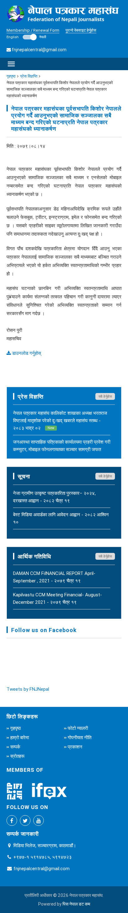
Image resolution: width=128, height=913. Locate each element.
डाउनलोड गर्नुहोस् (26, 353)
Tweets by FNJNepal (28, 689)
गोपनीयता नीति (79, 737)
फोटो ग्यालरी (78, 728)
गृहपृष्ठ (11, 76)
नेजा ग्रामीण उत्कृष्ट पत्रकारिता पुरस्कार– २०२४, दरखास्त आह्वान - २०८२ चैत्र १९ (54, 497)
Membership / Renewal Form (33, 30)
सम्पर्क (15, 747)
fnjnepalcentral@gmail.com (39, 49)
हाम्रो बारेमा (19, 737)
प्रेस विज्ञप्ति (28, 76)
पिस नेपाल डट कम (76, 904)
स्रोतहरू (17, 756)
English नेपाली (26, 37)
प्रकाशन (75, 747)
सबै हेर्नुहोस (105, 396)
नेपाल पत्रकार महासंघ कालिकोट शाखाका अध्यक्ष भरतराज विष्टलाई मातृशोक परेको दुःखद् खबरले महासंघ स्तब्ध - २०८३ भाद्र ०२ (60, 420)
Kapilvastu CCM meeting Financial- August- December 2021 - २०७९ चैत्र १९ (57, 598)
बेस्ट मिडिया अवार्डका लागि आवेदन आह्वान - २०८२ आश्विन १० (61, 518)
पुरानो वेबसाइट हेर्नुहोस (81, 30)
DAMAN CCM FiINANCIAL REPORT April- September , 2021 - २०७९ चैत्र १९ (54, 577)
